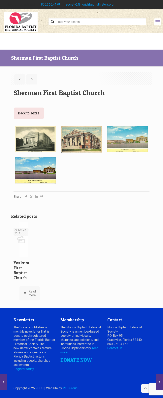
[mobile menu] (157, 21)
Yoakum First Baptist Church (21, 270)
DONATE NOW (76, 360)
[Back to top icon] (145, 388)
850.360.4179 (50, 4)
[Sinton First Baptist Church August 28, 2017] (159, 382)
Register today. (24, 369)
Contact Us (114, 348)
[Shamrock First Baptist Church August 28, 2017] (3, 382)
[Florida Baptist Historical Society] (21, 22)
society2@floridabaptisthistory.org (90, 4)
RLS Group (70, 388)
